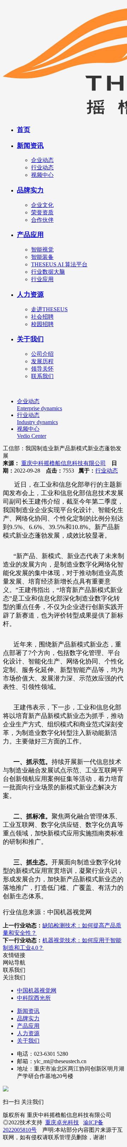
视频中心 (42, 175)
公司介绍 (42, 354)
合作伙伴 (42, 220)
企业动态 (42, 160)
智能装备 (42, 257)
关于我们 (30, 339)
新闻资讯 (30, 145)
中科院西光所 (34, 998)
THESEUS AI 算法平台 (59, 264)
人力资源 (30, 294)
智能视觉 (42, 250)
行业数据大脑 (48, 272)
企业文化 (42, 205)
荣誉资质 (42, 212)
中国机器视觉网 (36, 990)
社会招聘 (42, 317)
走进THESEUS (49, 309)
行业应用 (42, 279)
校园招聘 (42, 324)
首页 (23, 129)
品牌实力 (30, 190)
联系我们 (42, 376)
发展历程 (42, 361)
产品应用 (30, 234)
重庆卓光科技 (62, 1122)
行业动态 (42, 167)
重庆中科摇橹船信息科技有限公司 (63, 463)
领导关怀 (42, 369)
